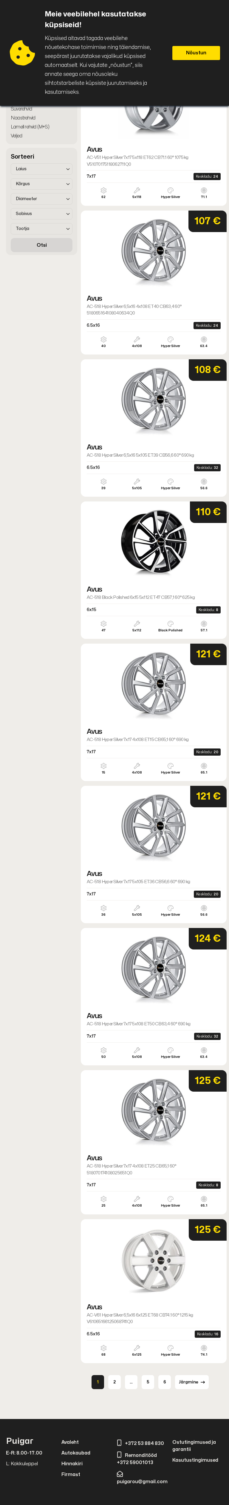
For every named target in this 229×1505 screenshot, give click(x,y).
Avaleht (70, 1442)
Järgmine (188, 1382)
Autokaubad (75, 1453)
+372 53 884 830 (144, 1443)
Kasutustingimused (195, 1460)
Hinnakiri (72, 1463)
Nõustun (196, 52)
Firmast (70, 1474)
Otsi (42, 245)
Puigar (19, 1441)
